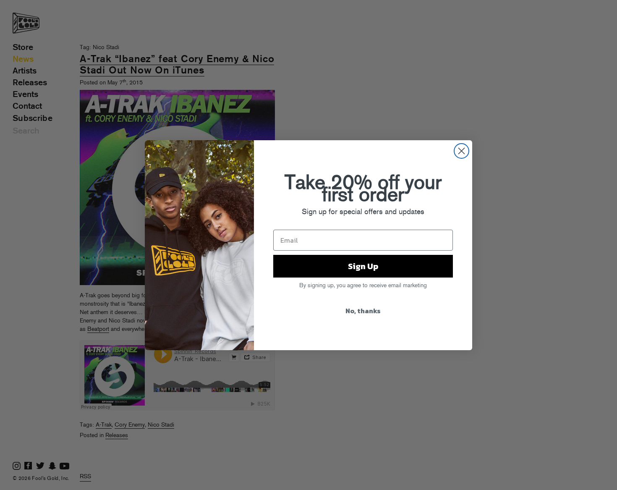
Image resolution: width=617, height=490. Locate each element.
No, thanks (363, 311)
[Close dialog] (461, 151)
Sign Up (363, 266)
